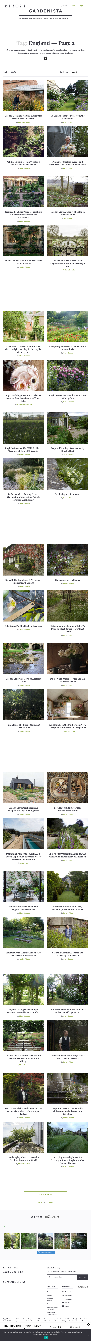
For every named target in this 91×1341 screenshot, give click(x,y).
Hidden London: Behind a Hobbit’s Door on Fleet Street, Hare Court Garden (67, 629)
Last (51, 1202)
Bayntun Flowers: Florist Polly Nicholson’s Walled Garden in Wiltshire (67, 1111)
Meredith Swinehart (24, 405)
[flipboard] (6, 6)
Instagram (68, 1295)
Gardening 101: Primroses (67, 494)
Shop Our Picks (64, 18)
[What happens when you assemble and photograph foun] (28, 1241)
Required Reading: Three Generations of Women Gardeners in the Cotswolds (23, 215)
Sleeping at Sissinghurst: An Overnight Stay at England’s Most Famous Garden (68, 1160)
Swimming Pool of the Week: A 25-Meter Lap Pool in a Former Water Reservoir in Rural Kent (23, 857)
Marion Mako (68, 218)
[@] (9, 1228)
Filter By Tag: (64, 72)
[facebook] (17, 6)
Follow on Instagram (47, 1252)
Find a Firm (54, 18)
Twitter (67, 1302)
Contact (49, 1295)
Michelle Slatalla (24, 122)
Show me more (45, 1194)
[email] (24, 6)
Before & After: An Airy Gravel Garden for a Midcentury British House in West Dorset (23, 497)
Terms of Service (50, 1299)
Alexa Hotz (24, 863)
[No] (88, 1335)
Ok (46, 1338)
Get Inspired (23, 18)
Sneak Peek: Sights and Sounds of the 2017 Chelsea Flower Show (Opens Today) (23, 1111)
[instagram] (13, 6)
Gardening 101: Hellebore (67, 580)
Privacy (49, 1304)
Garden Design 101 (35, 18)
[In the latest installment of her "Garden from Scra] (45, 1241)
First (40, 1202)
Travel (46, 18)
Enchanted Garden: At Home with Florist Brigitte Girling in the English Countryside (23, 350)
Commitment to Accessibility (52, 1308)
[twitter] (20, 6)
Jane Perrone (68, 454)
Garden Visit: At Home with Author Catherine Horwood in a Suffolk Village (23, 1059)
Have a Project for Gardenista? (52, 1313)
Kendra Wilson (68, 168)
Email (67, 1306)
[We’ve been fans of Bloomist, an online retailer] (12, 1241)
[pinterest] (9, 6)
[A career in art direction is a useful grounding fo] (79, 1241)
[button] (63, 6)
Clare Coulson (68, 122)
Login (81, 5)
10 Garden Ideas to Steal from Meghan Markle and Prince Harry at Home (67, 264)
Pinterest (68, 1292)
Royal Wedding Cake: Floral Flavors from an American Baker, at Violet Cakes (23, 398)
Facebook (68, 1299)
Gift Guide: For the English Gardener (23, 626)
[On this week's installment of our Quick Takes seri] (62, 1241)
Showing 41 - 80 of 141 (10, 72)
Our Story (50, 1292)
